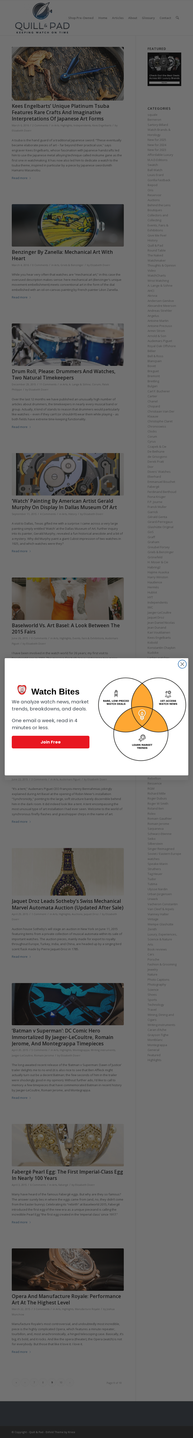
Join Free (50, 742)
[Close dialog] (182, 664)
